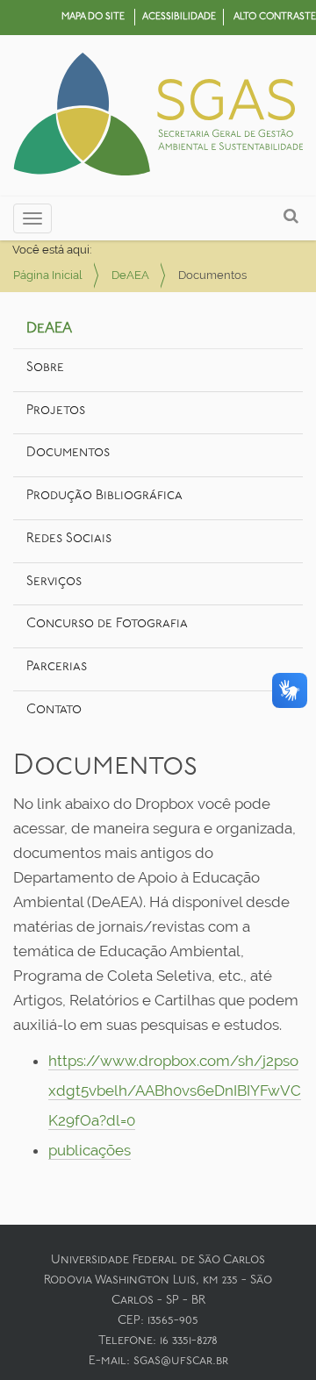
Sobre (45, 368)
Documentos (68, 453)
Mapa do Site (93, 17)
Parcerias (56, 667)
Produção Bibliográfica (104, 496)
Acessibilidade (179, 17)
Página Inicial (48, 275)
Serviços (54, 582)
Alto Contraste (274, 17)
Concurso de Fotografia (107, 624)
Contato (54, 710)
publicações (89, 1150)
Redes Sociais (68, 539)
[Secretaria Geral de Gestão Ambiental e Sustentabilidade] (158, 116)
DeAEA (130, 275)
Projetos (55, 411)
